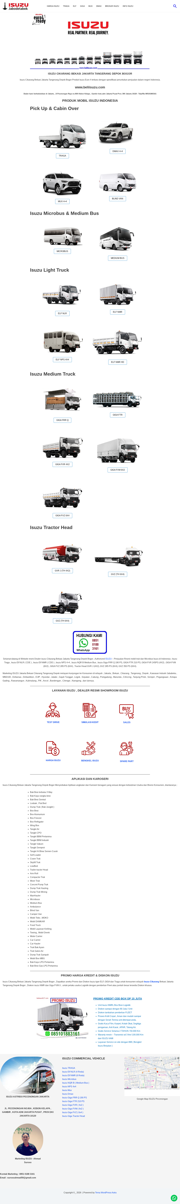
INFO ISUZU (128, 6)
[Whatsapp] (174, 1198)
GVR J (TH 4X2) (62, 571)
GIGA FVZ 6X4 (62, 515)
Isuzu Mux (67, 1090)
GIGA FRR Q (62, 420)
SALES (126, 722)
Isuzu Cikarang (151, 982)
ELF (74, 6)
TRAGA (66, 6)
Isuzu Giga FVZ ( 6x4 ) (72, 1112)
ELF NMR (117, 312)
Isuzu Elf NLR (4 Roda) (73, 1072)
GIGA (82, 6)
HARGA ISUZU (53, 6)
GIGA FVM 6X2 (117, 470)
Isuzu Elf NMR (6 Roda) (73, 1075)
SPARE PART (127, 761)
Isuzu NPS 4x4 (69, 1086)
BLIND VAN (117, 199)
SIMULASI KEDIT (90, 722)
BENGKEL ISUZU (90, 761)
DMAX (98, 6)
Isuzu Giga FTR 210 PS (73, 1101)
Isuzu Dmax (67, 1094)
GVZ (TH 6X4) (117, 574)
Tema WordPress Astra (105, 1192)
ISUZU (108, 659)
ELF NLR (62, 313)
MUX (90, 6)
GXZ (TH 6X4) (62, 621)
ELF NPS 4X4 (62, 359)
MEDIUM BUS (117, 258)
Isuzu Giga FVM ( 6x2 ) (73, 1109)
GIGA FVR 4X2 (62, 464)
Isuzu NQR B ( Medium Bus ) (75, 1083)
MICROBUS (62, 251)
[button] (175, 6)
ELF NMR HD (117, 362)
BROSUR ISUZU (112, 6)
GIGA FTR (118, 415)
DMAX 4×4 (118, 151)
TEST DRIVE (53, 722)
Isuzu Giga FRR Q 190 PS (74, 1097)
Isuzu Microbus (69, 1079)
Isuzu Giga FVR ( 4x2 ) (72, 1105)
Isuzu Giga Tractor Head (73, 1116)
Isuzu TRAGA (68, 1068)
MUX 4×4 (62, 201)
